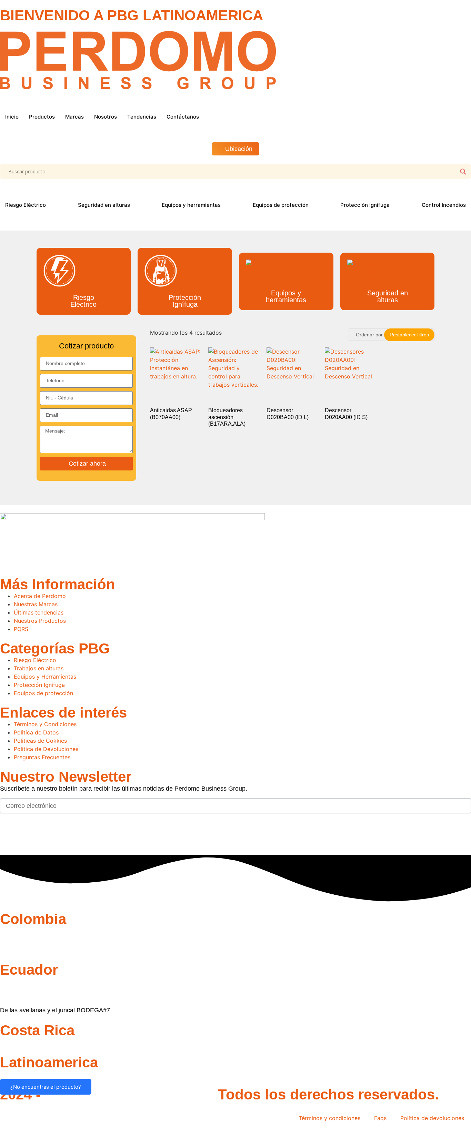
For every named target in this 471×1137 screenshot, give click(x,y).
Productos (42, 116)
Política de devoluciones (432, 1118)
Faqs (380, 1118)
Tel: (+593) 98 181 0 (28, 996)
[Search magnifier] (463, 171)
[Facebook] (8, 835)
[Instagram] (27, 835)
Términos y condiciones (329, 1118)
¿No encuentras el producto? (45, 1087)
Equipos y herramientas (191, 205)
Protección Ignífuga (365, 205)
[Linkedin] (46, 835)
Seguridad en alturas (104, 205)
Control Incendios (444, 205)
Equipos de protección (281, 205)
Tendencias (141, 116)
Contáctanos (183, 116)
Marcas (74, 116)
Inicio (12, 116)
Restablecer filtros (409, 334)
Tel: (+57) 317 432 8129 (33, 940)
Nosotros (105, 116)
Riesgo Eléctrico (25, 205)
